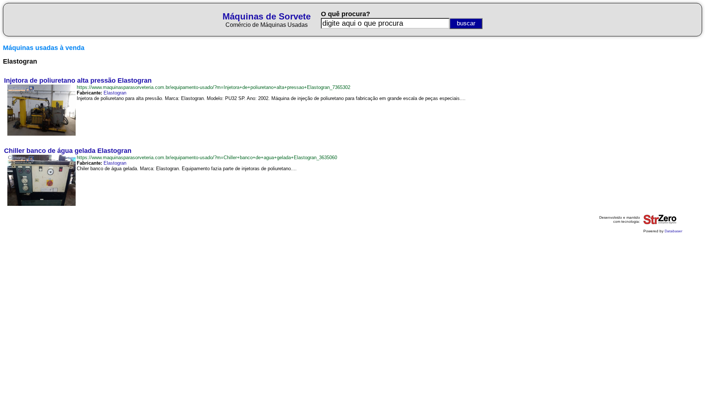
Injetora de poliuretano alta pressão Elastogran (78, 80)
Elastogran (115, 93)
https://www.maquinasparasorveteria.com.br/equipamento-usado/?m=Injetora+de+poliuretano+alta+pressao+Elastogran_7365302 (213, 87)
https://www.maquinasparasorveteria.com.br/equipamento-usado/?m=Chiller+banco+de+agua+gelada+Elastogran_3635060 (207, 157)
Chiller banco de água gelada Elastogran (67, 150)
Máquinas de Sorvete (267, 16)
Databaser (673, 231)
